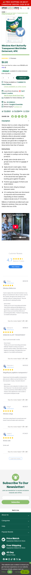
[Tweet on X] (15, 116)
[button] (23, 8)
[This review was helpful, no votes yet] (23, 321)
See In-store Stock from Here (14, 95)
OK (10, 572)
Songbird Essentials (16, 104)
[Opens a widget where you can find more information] (24, 572)
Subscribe (15, 502)
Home (3, 12)
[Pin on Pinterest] (25, 116)
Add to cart (22, 78)
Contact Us (18, 107)
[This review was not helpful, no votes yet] (26, 321)
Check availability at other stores (15, 86)
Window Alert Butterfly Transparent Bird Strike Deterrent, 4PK (15, 14)
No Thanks (18, 572)
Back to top (15, 510)
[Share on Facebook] (12, 116)
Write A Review (15, 267)
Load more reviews (15, 458)
